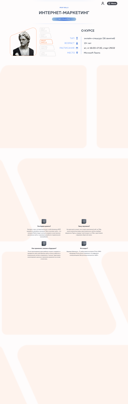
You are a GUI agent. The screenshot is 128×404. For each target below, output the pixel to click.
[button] (112, 3)
